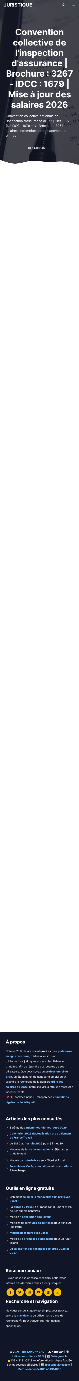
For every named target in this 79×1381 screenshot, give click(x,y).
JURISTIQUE (18, 5)
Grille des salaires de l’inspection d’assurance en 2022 (35, 661)
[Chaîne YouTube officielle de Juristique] (39, 1292)
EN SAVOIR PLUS (24, 274)
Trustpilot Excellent (57, 1364)
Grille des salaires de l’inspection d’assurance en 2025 (35, 230)
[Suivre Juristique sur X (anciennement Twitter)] (20, 1292)
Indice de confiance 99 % (28, 1356)
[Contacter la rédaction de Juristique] (57, 1292)
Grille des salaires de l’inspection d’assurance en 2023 (35, 514)
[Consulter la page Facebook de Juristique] (10, 1292)
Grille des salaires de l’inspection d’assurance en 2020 (35, 957)
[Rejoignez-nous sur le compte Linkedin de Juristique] (48, 1292)
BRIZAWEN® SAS (33, 1351)
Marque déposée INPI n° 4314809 (39, 1369)
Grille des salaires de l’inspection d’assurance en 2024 (35, 372)
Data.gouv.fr (59, 1356)
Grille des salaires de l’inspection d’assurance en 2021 (35, 809)
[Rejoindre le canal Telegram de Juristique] (29, 1292)
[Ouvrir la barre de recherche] (63, 5)
